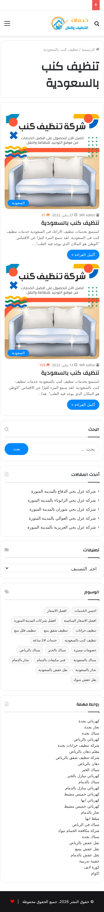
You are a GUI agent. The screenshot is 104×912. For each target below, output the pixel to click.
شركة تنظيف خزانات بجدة (78, 745)
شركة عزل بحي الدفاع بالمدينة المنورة (63, 491)
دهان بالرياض (88, 763)
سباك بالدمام (89, 781)
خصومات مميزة (85, 650)
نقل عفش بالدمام (85, 855)
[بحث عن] (97, 25)
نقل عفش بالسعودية (52, 670)
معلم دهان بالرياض (84, 751)
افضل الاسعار (56, 610)
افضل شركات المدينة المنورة (35, 620)
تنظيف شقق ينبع (56, 630)
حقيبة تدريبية (89, 861)
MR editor (87, 215)
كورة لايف (91, 867)
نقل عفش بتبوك (84, 679)
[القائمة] (7, 25)
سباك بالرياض (30, 650)
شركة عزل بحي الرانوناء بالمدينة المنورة (62, 500)
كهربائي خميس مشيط (81, 794)
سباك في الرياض (85, 824)
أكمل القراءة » (83, 254)
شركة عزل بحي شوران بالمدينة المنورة (62, 509)
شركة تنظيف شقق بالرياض (77, 757)
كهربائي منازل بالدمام (82, 788)
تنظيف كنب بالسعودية (70, 222)
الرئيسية (88, 49)
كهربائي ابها (90, 800)
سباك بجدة (90, 733)
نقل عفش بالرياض (84, 842)
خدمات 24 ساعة (45, 640)
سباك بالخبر (57, 650)
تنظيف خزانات (86, 630)
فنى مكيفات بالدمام (51, 660)
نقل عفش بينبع (87, 848)
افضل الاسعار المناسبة (80, 620)
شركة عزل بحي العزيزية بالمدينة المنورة (61, 527)
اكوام (95, 873)
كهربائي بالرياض (86, 739)
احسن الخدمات (85, 610)
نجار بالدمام (20, 660)
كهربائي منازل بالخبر (83, 775)
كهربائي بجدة (89, 721)
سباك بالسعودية (84, 660)
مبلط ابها (92, 818)
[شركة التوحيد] (69, 23)
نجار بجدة (91, 727)
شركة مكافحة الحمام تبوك (78, 830)
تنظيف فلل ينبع (25, 630)
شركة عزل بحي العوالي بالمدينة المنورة (62, 518)
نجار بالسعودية (85, 670)
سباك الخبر (90, 769)
